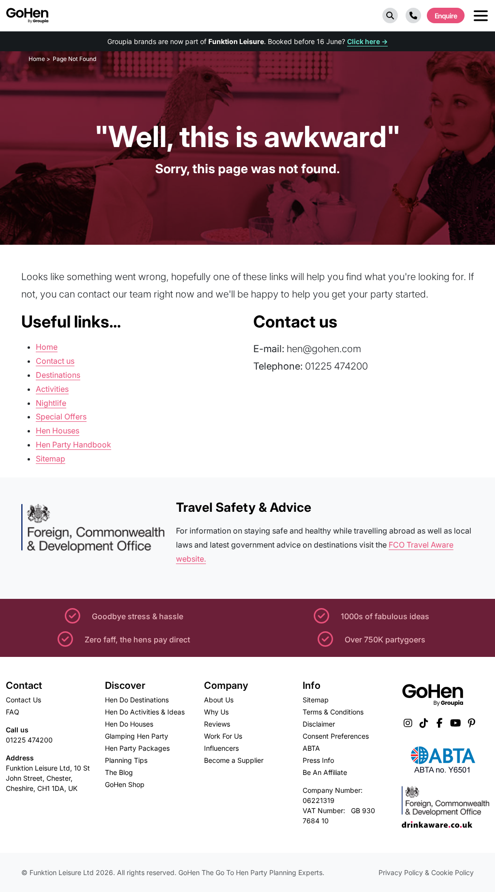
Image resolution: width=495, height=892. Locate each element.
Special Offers (61, 416)
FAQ (12, 712)
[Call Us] (413, 15)
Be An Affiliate (325, 772)
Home (47, 347)
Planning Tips (126, 760)
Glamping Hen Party (136, 736)
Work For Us (223, 736)
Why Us (216, 712)
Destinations (58, 375)
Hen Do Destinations (137, 700)
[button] (390, 15)
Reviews (217, 724)
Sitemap (50, 458)
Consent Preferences (336, 736)
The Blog (119, 772)
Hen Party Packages (137, 748)
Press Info (318, 760)
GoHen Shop (125, 784)
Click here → (367, 41)
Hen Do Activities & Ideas (145, 712)
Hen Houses (57, 430)
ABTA (311, 748)
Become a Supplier (233, 760)
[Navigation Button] (480, 15)
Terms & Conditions (333, 712)
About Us (218, 700)
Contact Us (23, 700)
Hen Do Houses (129, 724)
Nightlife (51, 403)
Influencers (221, 748)
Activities (52, 389)
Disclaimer (319, 724)
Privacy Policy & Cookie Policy (426, 872)
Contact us (55, 361)
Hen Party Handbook (73, 444)
